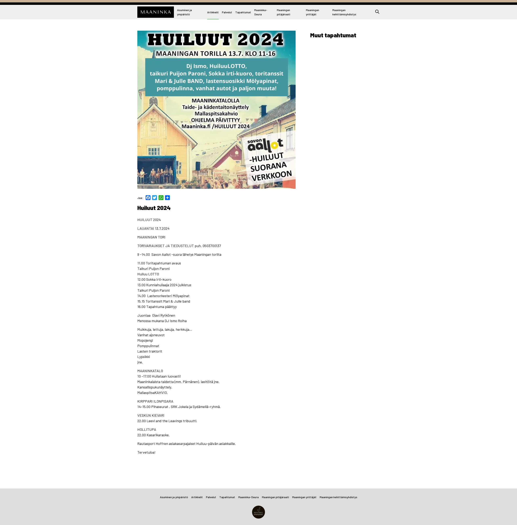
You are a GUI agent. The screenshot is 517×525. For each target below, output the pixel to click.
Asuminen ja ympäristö (184, 12)
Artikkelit (213, 12)
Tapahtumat (243, 12)
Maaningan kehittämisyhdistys (344, 12)
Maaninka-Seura (260, 12)
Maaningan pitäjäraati (283, 12)
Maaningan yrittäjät (312, 12)
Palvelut (227, 12)
